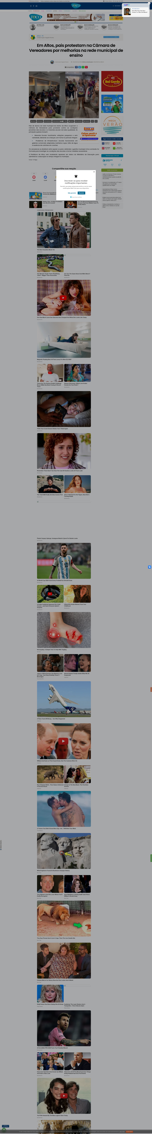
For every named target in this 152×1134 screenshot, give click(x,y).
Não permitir (72, 193)
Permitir (81, 193)
